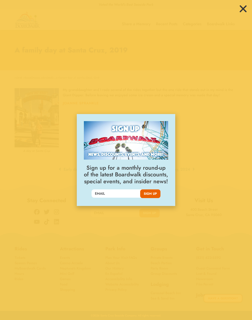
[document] (126, 160)
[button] (243, 9)
